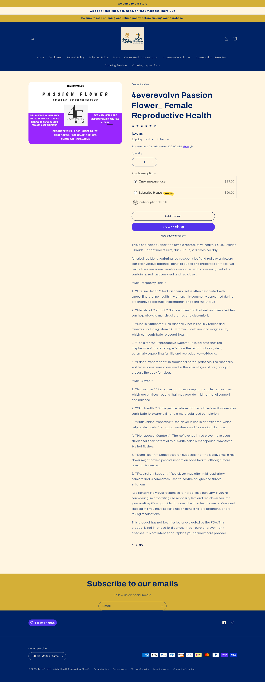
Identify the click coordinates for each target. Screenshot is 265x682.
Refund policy (101, 669)
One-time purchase (152, 181)
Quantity (137, 153)
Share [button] (139, 544)
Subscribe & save (156, 193)
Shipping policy (161, 669)
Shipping (137, 140)
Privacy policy (120, 669)
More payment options (173, 236)
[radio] (135, 181)
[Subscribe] (162, 606)
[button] (32, 38)
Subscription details (153, 202)
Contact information (184, 669)
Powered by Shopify (79, 669)
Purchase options (144, 173)
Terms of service (140, 669)
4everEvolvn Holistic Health (52, 669)
